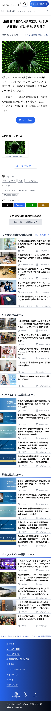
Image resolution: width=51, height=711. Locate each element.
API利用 (10, 679)
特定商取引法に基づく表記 (18, 659)
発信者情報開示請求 (10, 195)
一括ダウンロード (27, 166)
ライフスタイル (31, 181)
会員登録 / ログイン (39, 4)
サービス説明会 (13, 654)
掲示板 (32, 190)
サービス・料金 (13, 649)
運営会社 (10, 643)
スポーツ (31, 11)
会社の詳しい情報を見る (26, 222)
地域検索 (11, 11)
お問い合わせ (12, 685)
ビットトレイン (9, 190)
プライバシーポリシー (16, 669)
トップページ (8, 636)
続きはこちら (25, 120)
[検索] (24, 4)
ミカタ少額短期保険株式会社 (37, 35)
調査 (20, 181)
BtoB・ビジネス (9, 181)
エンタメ (21, 11)
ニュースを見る (41, 235)
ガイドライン (12, 674)
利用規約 (10, 664)
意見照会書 (22, 190)
